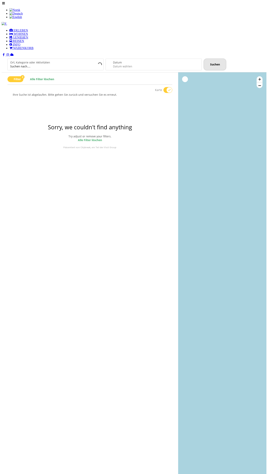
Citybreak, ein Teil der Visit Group (98, 147)
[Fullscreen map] (185, 79)
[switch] (165, 90)
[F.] (4, 23)
